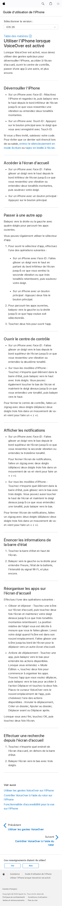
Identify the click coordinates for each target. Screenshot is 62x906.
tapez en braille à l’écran (40, 147)
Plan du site (32, 900)
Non (30, 866)
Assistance (15, 874)
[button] (43, 4)
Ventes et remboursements (13, 900)
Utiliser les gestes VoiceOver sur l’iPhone (29, 790)
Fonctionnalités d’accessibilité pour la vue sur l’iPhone (29, 806)
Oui (12, 866)
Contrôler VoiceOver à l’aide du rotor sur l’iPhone (28, 797)
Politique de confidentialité (14, 897)
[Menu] (58, 4)
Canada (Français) (9, 889)
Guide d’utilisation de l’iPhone (24, 12)
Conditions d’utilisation (37, 897)
